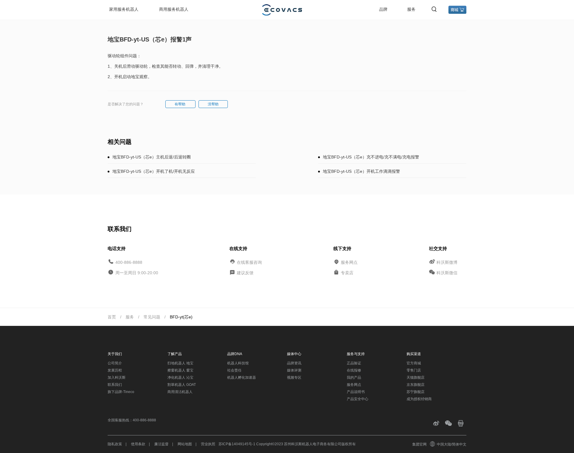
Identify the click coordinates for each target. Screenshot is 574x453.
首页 (112, 317)
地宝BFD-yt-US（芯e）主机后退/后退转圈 (151, 157)
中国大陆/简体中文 (451, 444)
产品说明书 (356, 392)
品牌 (383, 9)
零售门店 (414, 370)
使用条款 (138, 444)
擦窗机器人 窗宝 (180, 370)
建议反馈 (245, 272)
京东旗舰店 (416, 385)
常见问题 (152, 317)
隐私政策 (115, 444)
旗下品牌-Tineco (121, 392)
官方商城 (414, 363)
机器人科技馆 (238, 363)
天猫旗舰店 (416, 377)
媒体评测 (294, 370)
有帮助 (180, 104)
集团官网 (419, 444)
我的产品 (354, 377)
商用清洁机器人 (180, 392)
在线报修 (354, 370)
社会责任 (234, 370)
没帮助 (213, 104)
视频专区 (294, 377)
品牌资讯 (294, 363)
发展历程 (115, 370)
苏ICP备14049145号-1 (237, 444)
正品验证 (354, 363)
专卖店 (347, 272)
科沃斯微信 (446, 272)
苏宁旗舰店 (416, 392)
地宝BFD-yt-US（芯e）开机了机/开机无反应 (153, 171)
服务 (411, 9)
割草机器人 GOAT (181, 385)
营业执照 (208, 444)
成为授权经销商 (419, 399)
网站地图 (185, 444)
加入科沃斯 (117, 377)
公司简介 (115, 363)
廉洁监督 (161, 444)
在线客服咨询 (249, 262)
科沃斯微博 (446, 262)
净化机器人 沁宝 (180, 377)
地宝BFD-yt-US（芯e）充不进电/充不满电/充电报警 (371, 157)
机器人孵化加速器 (241, 377)
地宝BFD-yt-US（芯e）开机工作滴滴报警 (361, 171)
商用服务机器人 (173, 9)
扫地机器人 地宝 (180, 363)
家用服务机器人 (123, 9)
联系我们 (115, 385)
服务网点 (349, 262)
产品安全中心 (357, 399)
